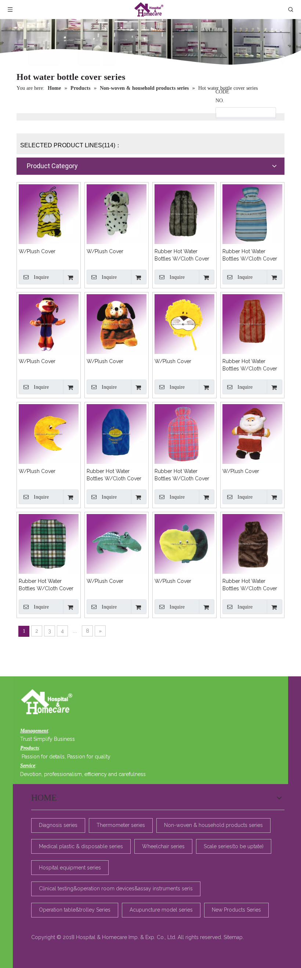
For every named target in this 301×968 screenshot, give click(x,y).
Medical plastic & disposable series (81, 846)
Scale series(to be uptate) (234, 846)
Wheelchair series (163, 846)
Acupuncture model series (161, 910)
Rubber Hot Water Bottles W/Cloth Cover (182, 255)
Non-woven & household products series (213, 825)
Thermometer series (121, 825)
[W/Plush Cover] (49, 213)
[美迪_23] (49, 702)
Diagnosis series (58, 825)
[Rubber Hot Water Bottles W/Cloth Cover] (184, 213)
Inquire (41, 277)
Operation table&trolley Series (74, 910)
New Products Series (236, 910)
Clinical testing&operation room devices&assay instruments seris (116, 888)
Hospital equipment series (70, 868)
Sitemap (233, 937)
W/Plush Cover (37, 251)
